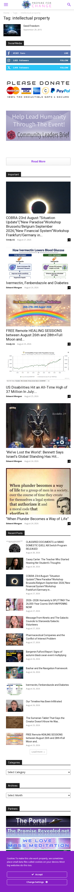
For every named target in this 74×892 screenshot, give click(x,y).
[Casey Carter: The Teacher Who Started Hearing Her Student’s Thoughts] (14, 564)
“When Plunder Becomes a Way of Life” (37, 519)
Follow (64, 60)
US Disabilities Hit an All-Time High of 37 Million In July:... (36, 389)
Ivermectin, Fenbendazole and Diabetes (37, 283)
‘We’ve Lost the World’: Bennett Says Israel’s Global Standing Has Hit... (35, 454)
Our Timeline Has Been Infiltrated (44, 701)
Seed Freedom (31, 26)
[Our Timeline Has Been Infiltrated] (14, 706)
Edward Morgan (14, 287)
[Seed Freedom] (12, 30)
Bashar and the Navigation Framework (46, 668)
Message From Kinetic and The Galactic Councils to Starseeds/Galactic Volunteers (47, 621)
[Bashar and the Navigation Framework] (14, 673)
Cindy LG (10, 239)
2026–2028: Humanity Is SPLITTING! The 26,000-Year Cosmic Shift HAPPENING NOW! (48, 604)
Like (66, 53)
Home (6, 12)
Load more (37, 751)
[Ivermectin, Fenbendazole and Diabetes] (38, 263)
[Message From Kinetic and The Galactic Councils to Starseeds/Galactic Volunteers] (14, 622)
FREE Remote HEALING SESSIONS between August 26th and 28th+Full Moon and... (34, 335)
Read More (38, 161)
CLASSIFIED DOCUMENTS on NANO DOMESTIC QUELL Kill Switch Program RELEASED (46, 545)
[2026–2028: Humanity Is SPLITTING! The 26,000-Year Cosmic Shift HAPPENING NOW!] (14, 605)
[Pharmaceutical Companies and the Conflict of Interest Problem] (14, 639)
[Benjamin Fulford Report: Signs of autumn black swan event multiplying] (14, 656)
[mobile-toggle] (5, 4)
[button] (69, 4)
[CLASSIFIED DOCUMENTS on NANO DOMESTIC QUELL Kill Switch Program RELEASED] (14, 546)
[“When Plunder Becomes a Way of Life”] (38, 491)
